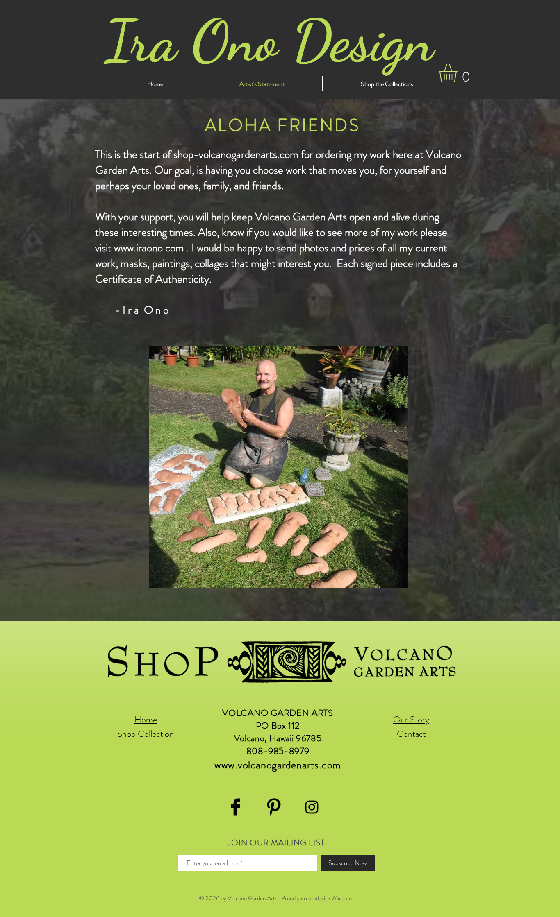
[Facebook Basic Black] (235, 807)
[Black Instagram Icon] (312, 807)
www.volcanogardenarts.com (277, 764)
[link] (459, 73)
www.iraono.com (149, 248)
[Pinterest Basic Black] (273, 807)
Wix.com (341, 898)
